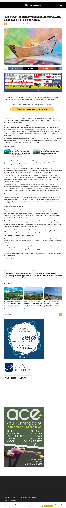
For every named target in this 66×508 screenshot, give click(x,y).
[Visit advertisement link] (33, 82)
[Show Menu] (5, 5)
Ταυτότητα (6, 497)
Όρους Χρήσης (28, 506)
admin (11, 23)
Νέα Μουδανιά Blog (12, 500)
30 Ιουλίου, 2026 (46, 156)
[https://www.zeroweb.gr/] (24, 339)
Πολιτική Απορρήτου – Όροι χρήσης (29, 497)
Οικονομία (29, 23)
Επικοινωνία (15, 497)
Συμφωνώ (48, 506)
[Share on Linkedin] (54, 68)
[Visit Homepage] (33, 5)
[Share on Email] (60, 68)
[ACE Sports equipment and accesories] (24, 436)
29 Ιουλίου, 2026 (49, 309)
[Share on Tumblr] (57, 68)
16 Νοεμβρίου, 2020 (20, 23)
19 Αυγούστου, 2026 (18, 156)
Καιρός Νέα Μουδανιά (15, 378)
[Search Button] (61, 5)
